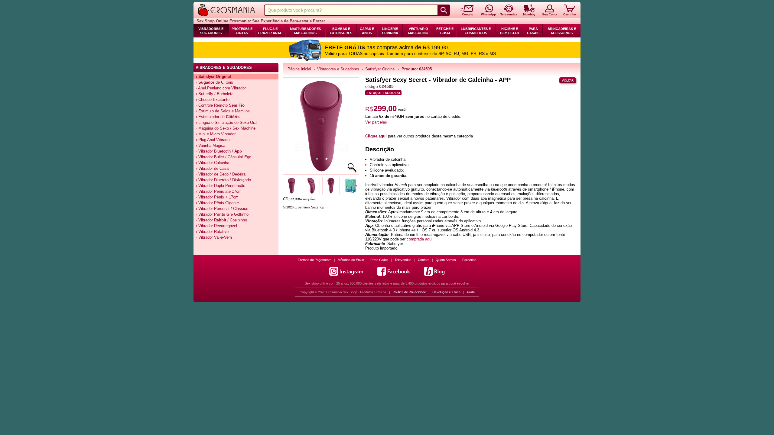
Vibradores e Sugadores (210, 31)
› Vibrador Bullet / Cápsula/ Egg (223, 157)
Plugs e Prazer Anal (270, 31)
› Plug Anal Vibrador (213, 139)
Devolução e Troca (446, 292)
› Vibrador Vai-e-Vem (214, 237)
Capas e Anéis (367, 31)
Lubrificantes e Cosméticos (476, 31)
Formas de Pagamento (314, 260)
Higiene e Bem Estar (509, 31)
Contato (423, 260)
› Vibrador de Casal (212, 168)
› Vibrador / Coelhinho (221, 220)
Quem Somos (446, 260)
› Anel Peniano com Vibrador (221, 88)
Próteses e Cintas (242, 31)
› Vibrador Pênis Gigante (217, 203)
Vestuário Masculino (418, 31)
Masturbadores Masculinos (305, 31)
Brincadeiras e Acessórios (562, 31)
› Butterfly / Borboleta (214, 94)
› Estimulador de (217, 116)
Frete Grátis (379, 260)
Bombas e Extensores (341, 31)
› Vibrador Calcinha (212, 162)
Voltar (568, 80)
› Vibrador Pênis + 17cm (217, 197)
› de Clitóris (214, 82)
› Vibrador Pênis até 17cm (219, 191)
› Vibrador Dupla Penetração (220, 185)
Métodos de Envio (351, 260)
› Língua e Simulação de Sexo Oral (226, 122)
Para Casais (533, 31)
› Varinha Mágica (210, 145)
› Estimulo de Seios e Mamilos (223, 111)
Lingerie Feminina (390, 31)
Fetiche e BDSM (445, 31)
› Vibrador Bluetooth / (219, 151)
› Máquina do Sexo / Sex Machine (225, 128)
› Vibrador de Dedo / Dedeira (221, 174)
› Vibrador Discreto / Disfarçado (223, 180)
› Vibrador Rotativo (212, 231)
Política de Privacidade (409, 292)
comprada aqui (419, 239)
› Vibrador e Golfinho (222, 214)
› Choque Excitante (212, 99)
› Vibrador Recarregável (216, 226)
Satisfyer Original (380, 69)
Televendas (403, 260)
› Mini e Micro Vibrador (216, 134)
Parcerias (469, 260)
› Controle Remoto (220, 105)
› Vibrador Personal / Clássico (222, 208)
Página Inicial (299, 69)
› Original (213, 76)
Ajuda (471, 292)
